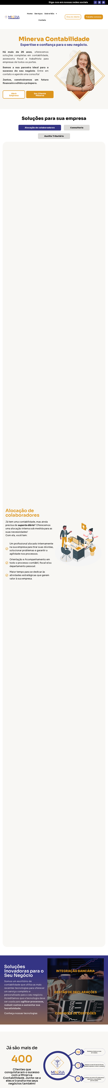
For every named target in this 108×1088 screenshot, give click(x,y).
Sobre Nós (49, 14)
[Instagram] (95, 2)
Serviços (38, 14)
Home (29, 14)
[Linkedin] (99, 2)
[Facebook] (103, 2)
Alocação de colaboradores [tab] (40, 127)
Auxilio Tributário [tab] (54, 136)
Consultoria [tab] (76, 127)
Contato (42, 20)
